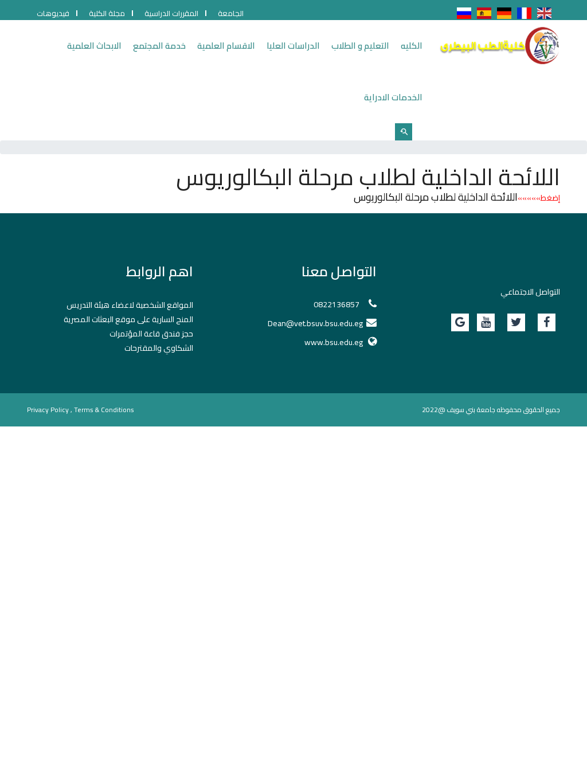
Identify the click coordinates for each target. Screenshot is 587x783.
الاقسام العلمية (226, 45)
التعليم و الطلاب (360, 45)
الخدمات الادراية (393, 97)
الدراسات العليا (293, 45)
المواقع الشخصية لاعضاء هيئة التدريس (129, 304)
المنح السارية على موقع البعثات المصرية (128, 319)
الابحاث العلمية (94, 45)
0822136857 (336, 304)
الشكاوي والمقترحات (158, 347)
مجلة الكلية (107, 13)
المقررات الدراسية (171, 13)
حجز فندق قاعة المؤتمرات (151, 333)
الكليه (411, 45)
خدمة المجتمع (159, 45)
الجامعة (231, 13)
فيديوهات (53, 13)
